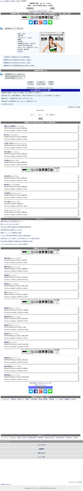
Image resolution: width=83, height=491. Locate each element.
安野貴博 (51, 399)
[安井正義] (40, 154)
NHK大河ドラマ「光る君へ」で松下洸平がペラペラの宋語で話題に (20, 238)
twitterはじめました (6, 484)
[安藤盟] (40, 277)
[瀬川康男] (40, 178)
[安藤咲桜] (40, 377)
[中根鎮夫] (40, 162)
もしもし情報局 (4, 1)
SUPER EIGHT (60, 437)
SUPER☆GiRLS (49, 437)
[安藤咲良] (40, 360)
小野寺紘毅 (33, 399)
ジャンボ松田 (59, 399)
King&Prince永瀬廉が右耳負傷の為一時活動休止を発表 (17, 241)
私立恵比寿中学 (32, 437)
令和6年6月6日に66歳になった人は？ (11, 230)
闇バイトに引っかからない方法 (10, 224)
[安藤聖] (40, 344)
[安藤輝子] (40, 310)
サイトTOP (41, 457)
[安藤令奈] (40, 269)
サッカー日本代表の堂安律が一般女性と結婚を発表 (15, 235)
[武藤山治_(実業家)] (40, 128)
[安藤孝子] (40, 327)
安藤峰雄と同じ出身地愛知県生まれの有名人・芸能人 (19, 65)
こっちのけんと (5, 399)
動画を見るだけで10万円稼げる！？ (11, 221)
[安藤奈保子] (40, 319)
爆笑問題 (40, 437)
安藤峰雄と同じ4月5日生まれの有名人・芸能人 (17, 62)
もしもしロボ (41, 444)
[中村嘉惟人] (40, 195)
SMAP (76, 437)
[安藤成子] (40, 336)
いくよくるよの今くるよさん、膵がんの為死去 (14, 244)
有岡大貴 (14, 227)
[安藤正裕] (40, 260)
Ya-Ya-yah (13, 437)
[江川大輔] (40, 204)
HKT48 (24, 437)
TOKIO (19, 437)
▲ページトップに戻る (75, 482)
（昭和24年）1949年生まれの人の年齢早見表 (16, 57)
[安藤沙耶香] (40, 368)
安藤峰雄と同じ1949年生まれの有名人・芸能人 (17, 59)
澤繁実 (27, 399)
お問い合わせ (41, 453)
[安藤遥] (40, 286)
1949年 (12, 1)
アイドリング (4, 437)
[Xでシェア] (31, 22)
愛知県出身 (51, 83)
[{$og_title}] (45, 22)
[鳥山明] (40, 137)
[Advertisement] (40, 405)
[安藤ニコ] (40, 294)
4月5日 (18, 1)
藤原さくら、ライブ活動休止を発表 (11, 232)
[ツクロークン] (40, 212)
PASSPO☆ (69, 437)
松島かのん (21, 399)
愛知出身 (20, 51)
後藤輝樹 (67, 399)
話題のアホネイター (40, 385)
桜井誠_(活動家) (43, 399)
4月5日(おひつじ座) (41, 83)
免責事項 (41, 449)
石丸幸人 (73, 399)
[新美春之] (40, 187)
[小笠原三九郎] (40, 145)
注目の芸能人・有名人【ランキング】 (41, 383)
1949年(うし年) (30, 83)
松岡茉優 (20, 227)
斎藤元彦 (13, 399)
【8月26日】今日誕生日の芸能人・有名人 (40, 11)
